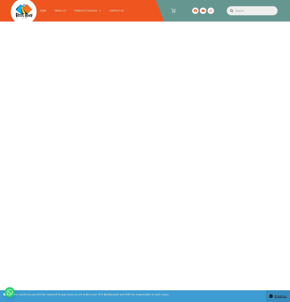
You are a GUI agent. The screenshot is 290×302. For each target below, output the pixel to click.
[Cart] (173, 10)
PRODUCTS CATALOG (85, 10)
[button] (10, 292)
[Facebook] (195, 11)
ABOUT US (60, 10)
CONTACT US (117, 10)
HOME (43, 10)
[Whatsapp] (211, 11)
